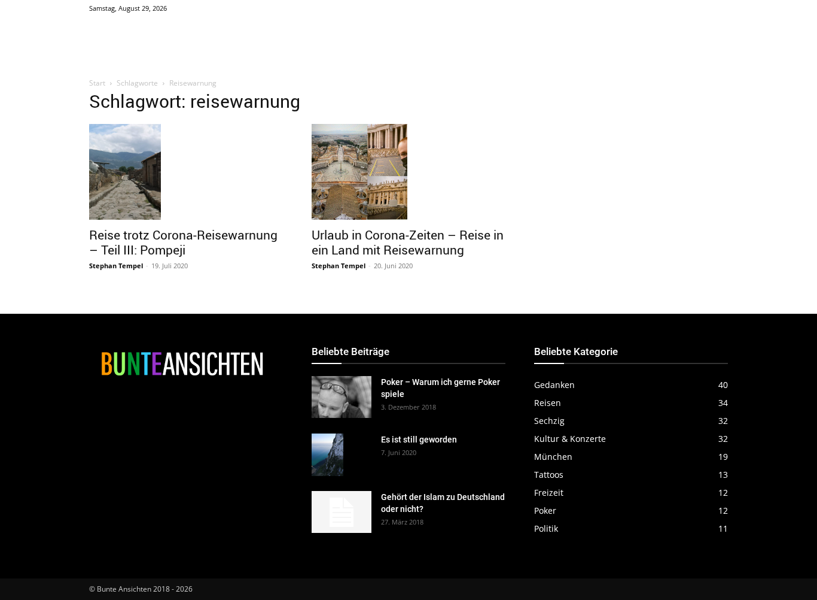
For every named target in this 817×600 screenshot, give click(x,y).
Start (97, 83)
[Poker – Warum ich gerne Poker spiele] (341, 397)
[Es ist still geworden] (327, 455)
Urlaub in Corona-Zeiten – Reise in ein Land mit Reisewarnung (408, 242)
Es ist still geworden (419, 439)
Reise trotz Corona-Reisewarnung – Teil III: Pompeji (183, 242)
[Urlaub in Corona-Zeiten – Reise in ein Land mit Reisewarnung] (408, 172)
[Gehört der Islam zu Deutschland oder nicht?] (341, 512)
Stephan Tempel (116, 265)
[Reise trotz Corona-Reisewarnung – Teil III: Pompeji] (186, 172)
